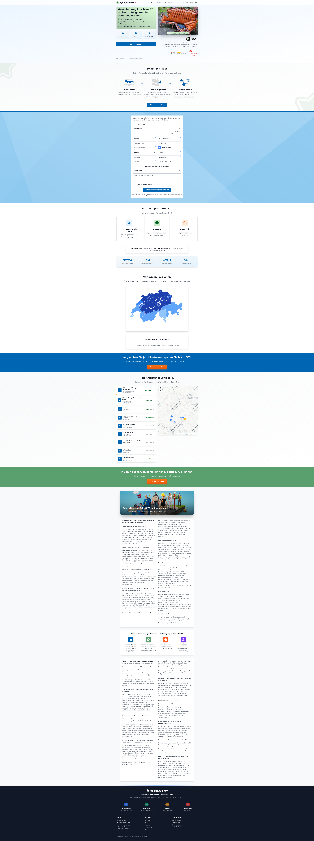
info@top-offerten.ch (125, 822)
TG (129, 58)
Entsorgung (122, 58)
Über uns (147, 820)
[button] (185, 418)
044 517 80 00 (122, 820)
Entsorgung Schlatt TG (137, 58)
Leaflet (176, 434)
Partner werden (176, 820)
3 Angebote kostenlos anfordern (157, 189)
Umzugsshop (176, 822)
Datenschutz (148, 827)
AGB (145, 830)
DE (196, 2)
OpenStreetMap (183, 434)
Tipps (153, 2)
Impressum (147, 825)
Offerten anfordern (157, 105)
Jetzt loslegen (136, 44)
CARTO (195, 434)
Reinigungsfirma (173, 2)
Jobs (182, 2)
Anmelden (189, 2)
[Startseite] (117, 59)
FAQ (145, 822)
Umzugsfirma (161, 2)
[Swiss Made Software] (193, 53)
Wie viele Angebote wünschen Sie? (157, 166)
